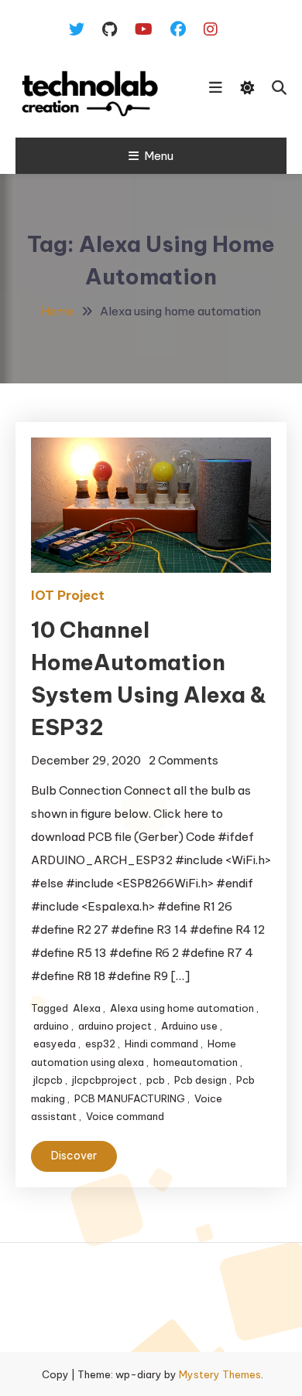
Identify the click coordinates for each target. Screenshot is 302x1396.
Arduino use (189, 1026)
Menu (158, 155)
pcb (155, 1080)
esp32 (100, 1043)
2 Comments (183, 760)
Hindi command (161, 1043)
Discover (74, 1156)
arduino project (115, 1026)
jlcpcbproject (104, 1080)
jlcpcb (48, 1080)
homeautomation (195, 1062)
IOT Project (68, 595)
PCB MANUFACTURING (129, 1098)
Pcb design (200, 1080)
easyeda (54, 1043)
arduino (51, 1026)
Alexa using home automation (182, 1008)
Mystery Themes (220, 1374)
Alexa (87, 1008)
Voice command (125, 1116)
